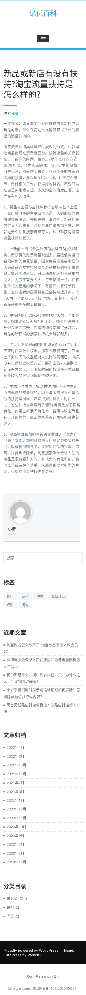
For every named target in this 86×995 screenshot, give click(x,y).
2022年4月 (15, 747)
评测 (10, 605)
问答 (25, 605)
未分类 (12, 898)
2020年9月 (15, 835)
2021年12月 (16, 765)
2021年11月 (16, 774)
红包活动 (58, 596)
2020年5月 (15, 844)
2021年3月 (15, 791)
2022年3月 (15, 756)
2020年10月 (16, 826)
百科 (25, 596)
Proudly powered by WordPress (30, 950)
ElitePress (12, 955)
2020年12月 (16, 809)
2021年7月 (15, 782)
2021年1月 (15, 800)
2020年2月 (15, 853)
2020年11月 (16, 818)
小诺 (15, 114)
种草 (39, 596)
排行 (10, 596)
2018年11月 (16, 862)
